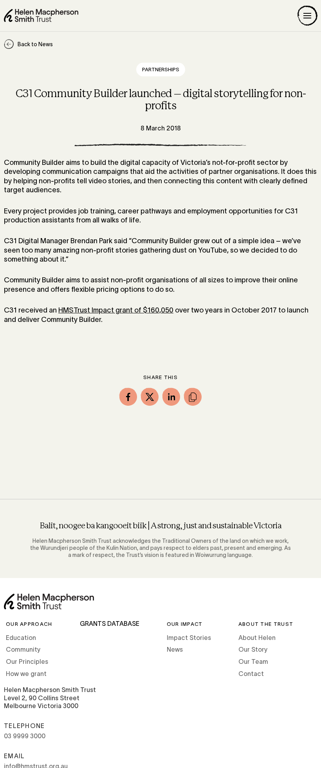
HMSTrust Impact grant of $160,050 (115, 310)
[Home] (41, 15)
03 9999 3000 (24, 735)
